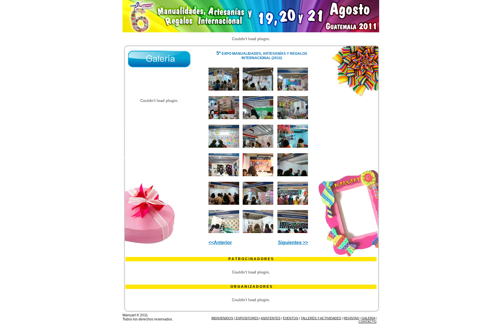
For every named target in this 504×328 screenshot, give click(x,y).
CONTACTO (367, 321)
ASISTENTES (270, 318)
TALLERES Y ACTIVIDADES (321, 318)
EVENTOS (290, 318)
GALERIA (368, 318)
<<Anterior (220, 242)
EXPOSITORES (246, 318)
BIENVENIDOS (222, 318)
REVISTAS (351, 318)
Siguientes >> (293, 242)
